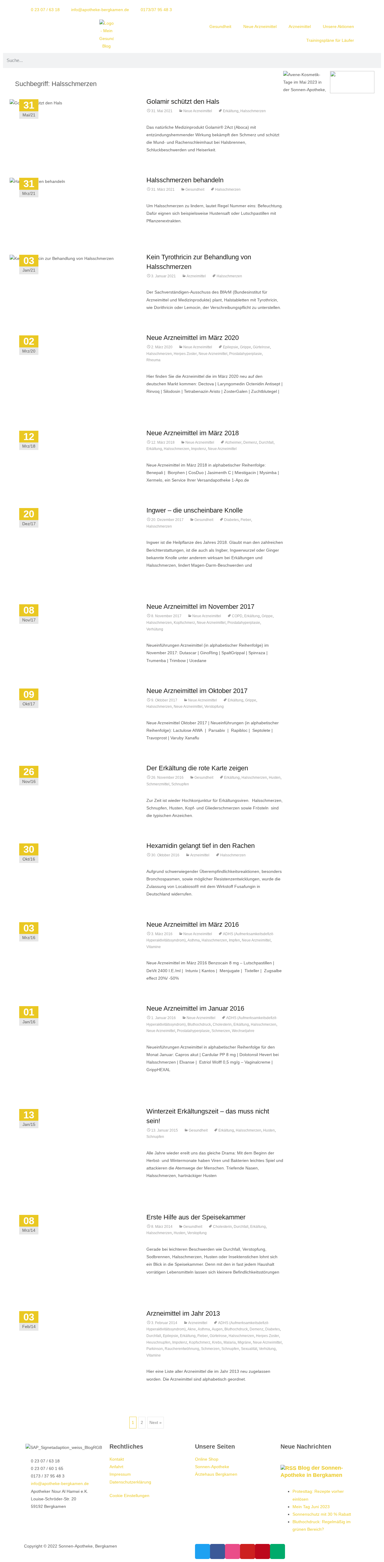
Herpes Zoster (185, 354)
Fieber (246, 520)
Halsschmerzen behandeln (185, 180)
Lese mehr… (159, 402)
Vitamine (153, 947)
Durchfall (266, 442)
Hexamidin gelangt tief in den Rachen (200, 845)
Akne (192, 1329)
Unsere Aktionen (338, 26)
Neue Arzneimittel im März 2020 (192, 337)
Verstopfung (214, 706)
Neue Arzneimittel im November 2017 (200, 606)
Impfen (234, 940)
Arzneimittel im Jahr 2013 (183, 1313)
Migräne (244, 1342)
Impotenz (198, 449)
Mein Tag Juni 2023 (311, 1506)
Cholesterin (222, 1024)
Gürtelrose (261, 347)
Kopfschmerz (184, 623)
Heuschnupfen (158, 1342)
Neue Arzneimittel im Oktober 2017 (197, 691)
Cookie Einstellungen (129, 1495)
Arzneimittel (300, 26)
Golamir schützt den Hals (182, 101)
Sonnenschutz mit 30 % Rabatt (321, 1514)
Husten (274, 777)
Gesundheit (220, 26)
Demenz (250, 442)
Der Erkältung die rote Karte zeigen (197, 768)
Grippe (245, 347)
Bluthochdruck (199, 1024)
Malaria (230, 1342)
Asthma (194, 940)
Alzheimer (233, 442)
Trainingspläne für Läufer (330, 40)
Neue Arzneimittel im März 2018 (192, 433)
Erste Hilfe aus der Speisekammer (195, 1217)
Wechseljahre (243, 1031)
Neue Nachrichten (305, 1446)
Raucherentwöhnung (182, 1349)
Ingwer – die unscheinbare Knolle (194, 510)
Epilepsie (230, 347)
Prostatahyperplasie (245, 354)
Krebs (217, 1342)
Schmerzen (221, 1031)
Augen (217, 1329)
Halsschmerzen (253, 111)
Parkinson (154, 1349)
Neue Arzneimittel (260, 26)
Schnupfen (180, 784)
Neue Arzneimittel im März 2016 (192, 924)
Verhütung (154, 629)
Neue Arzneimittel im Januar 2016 (195, 1008)
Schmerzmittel (158, 784)
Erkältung (230, 111)
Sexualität (249, 1349)
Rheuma (153, 360)
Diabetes (231, 520)
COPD (237, 616)
